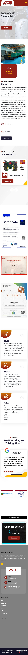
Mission (7, 372)
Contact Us (6, 27)
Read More (6, 138)
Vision (6, 341)
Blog (2, 608)
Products (3, 605)
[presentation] (12, 35)
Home (2, 600)
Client (2, 610)
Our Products (14, 518)
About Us (3, 603)
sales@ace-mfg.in (12, 583)
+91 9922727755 (16, 533)
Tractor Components (16, 175)
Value (6, 403)
